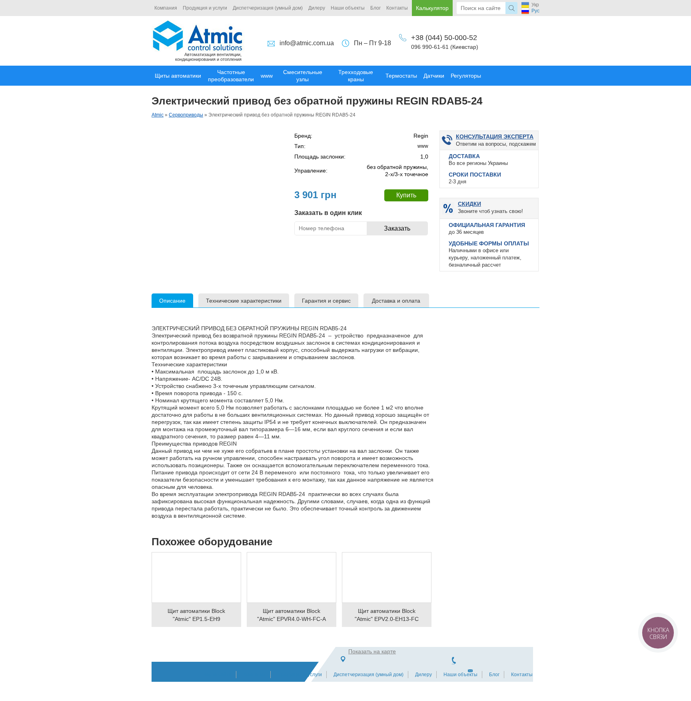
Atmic (158, 115)
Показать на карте (372, 651)
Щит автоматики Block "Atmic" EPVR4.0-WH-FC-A (291, 615)
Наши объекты (348, 8)
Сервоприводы (186, 115)
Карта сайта (218, 674)
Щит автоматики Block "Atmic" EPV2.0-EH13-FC (387, 615)
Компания (165, 8)
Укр (535, 5)
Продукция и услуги (205, 8)
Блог (375, 8)
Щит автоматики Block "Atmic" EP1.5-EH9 (196, 615)
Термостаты (401, 75)
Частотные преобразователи (231, 75)
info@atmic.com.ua (307, 43)
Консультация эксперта (494, 136)
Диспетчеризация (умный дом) (268, 8)
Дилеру (316, 8)
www (267, 75)
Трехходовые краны (355, 75)
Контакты (397, 8)
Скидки (469, 204)
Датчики (433, 75)
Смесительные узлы (302, 75)
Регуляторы (466, 75)
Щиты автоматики (178, 75)
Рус (535, 11)
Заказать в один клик (328, 212)
